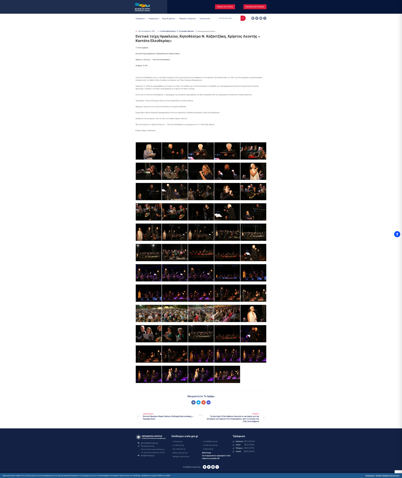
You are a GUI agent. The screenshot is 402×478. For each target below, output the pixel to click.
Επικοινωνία (205, 18)
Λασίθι (245, 451)
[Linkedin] (208, 402)
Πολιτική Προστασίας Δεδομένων (153, 449)
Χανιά (245, 445)
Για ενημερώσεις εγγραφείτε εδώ (216, 456)
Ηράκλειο (245, 441)
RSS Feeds (206, 453)
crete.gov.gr (177, 441)
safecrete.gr (208, 449)
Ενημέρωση (153, 18)
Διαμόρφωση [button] (370, 476)
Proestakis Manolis (186, 31)
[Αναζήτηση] (243, 18)
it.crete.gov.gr (178, 445)
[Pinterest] (203, 402)
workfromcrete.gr (210, 445)
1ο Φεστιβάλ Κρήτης (168, 31)
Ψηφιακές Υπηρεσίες (187, 18)
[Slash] (201, 415)
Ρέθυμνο (245, 448)
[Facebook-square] (252, 18)
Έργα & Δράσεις (168, 18)
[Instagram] (264, 18)
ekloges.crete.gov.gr (181, 456)
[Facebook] (193, 402)
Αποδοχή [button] (379, 476)
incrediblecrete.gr (210, 441)
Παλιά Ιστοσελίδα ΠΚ (211, 458)
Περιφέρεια (140, 18)
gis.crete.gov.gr (179, 449)
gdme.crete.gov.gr (180, 453)
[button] (225, 6)
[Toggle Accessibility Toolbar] (397, 234)
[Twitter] (256, 18)
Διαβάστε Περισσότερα (391, 476)
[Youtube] (260, 18)
